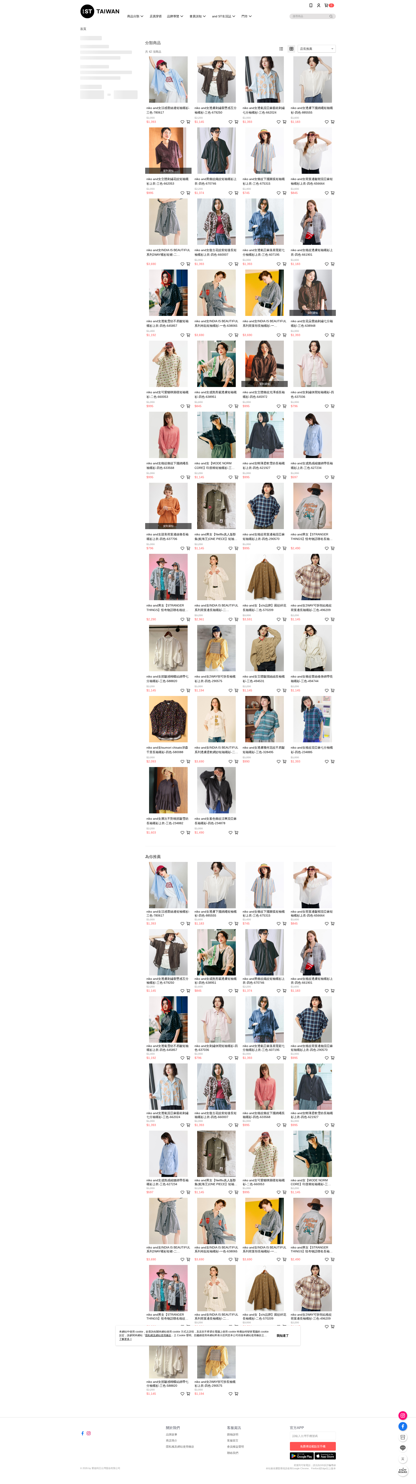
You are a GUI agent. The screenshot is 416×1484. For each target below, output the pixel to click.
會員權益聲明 (235, 1446)
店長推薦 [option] (306, 48)
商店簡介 (171, 1440)
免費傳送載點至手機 (312, 1446)
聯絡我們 (232, 1453)
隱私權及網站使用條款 (180, 1446)
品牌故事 (171, 1434)
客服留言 (232, 1440)
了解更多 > (125, 1339)
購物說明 (232, 1434)
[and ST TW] (99, 11)
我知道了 (283, 1335)
